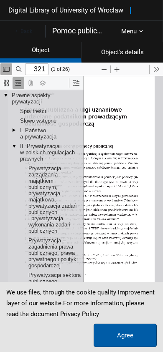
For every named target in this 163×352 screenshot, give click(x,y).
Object (41, 50)
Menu (129, 31)
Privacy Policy (79, 314)
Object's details (122, 52)
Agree (125, 335)
